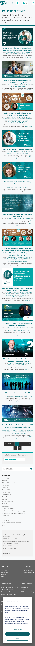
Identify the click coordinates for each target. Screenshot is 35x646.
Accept (17, 634)
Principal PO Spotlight (24, 330)
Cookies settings (17, 629)
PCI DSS (14, 259)
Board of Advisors (24, 118)
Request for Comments (8, 592)
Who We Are (5, 570)
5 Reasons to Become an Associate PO (17, 393)
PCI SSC (17, 53)
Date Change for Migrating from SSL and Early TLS (16, 541)
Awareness (9, 53)
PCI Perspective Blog (27, 592)
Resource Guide (17, 296)
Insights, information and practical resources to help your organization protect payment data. (17, 19)
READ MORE (28, 57)
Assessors (5, 487)
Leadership (4, 572)
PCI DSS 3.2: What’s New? (9, 548)
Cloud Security (7, 520)
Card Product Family (8, 508)
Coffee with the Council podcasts (17, 121)
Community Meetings (13, 153)
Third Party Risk (24, 431)
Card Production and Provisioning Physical (13, 513)
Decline (18, 638)
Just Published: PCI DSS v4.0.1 (11, 543)
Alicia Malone (12, 52)
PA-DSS (15, 431)
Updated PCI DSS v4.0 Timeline (11, 546)
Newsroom (24, 587)
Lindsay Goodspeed (15, 363)
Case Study (7, 220)
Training (28, 52)
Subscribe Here (10, 459)
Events (23, 590)
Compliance (29, 329)
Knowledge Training (20, 86)
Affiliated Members (7, 590)
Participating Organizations (9, 587)
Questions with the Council (17, 366)
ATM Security (6, 492)
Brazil (4, 504)
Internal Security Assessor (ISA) (22, 220)
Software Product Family (9, 430)
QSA (20, 259)
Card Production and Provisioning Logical (13, 511)
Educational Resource (25, 120)
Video (10, 86)
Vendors (8, 431)
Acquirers (5, 478)
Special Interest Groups (8, 594)
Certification (16, 258)
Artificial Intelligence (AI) (17, 122)
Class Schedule (29, 572)
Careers (3, 574)
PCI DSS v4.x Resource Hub (10, 539)
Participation (25, 53)
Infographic (29, 292)
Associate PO (6, 489)
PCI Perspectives (13, 11)
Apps (4, 480)
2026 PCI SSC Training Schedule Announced (17, 149)
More (3, 525)
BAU (4, 499)
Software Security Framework (17, 433)
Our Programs (28, 570)
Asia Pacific (5, 485)
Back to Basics (6, 497)
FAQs (3, 577)
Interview (14, 118)
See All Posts (9, 444)
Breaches (5, 506)
